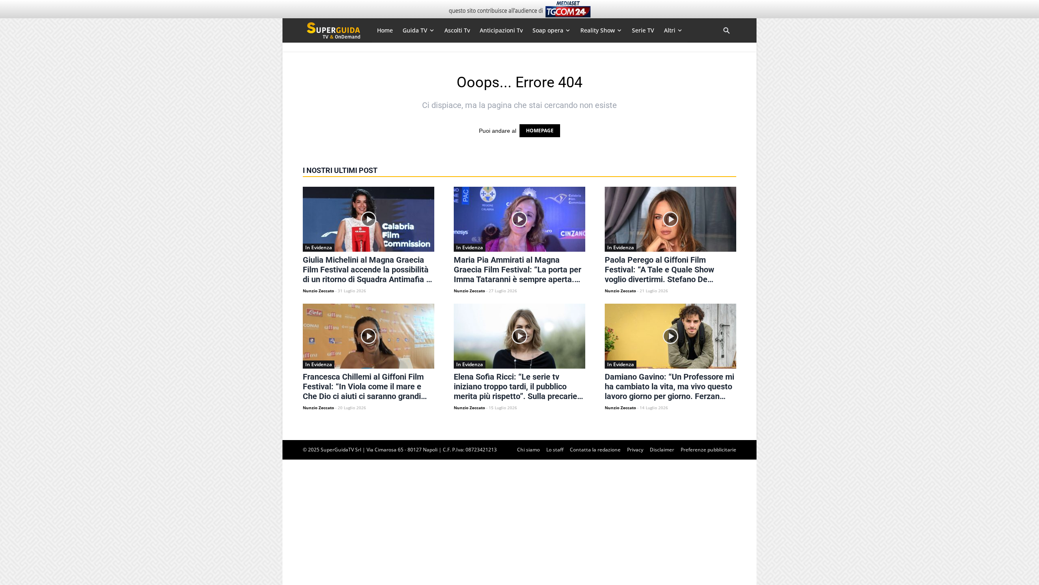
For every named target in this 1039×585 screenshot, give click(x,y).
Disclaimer (662, 449)
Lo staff (554, 449)
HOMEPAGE (540, 130)
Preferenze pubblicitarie (708, 449)
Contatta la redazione (595, 449)
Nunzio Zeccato (318, 291)
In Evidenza (318, 247)
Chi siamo (528, 449)
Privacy (635, 449)
